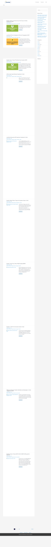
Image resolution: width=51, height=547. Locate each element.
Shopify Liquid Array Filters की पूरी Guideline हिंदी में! (16, 264)
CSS (38, 41)
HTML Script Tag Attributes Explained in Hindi (15, 75)
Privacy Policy (26, 532)
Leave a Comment (8, 23)
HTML (38, 43)
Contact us (21, 532)
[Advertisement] (18, 13)
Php (37, 50)
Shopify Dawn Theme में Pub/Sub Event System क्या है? (16, 61)
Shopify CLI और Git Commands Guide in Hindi (15, 327)
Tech (38, 54)
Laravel (38, 47)
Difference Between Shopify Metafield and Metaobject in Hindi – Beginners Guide (42, 34)
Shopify (13, 23)
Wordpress (38, 55)
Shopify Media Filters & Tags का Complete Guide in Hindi (17, 201)
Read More (20, 29)
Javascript (13, 37)
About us (30, 532)
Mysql (38, 48)
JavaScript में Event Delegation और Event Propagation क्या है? (17, 36)
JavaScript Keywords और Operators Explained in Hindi (17, 138)
